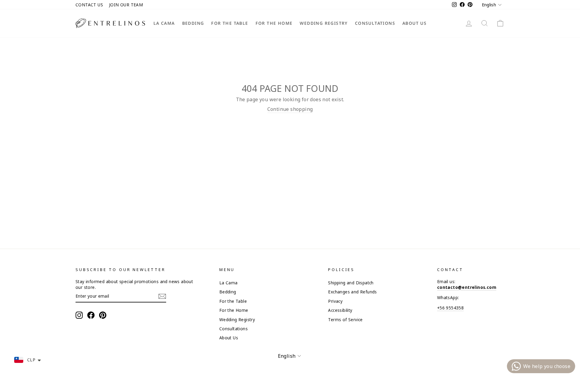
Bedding (193, 23)
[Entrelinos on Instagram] (79, 315)
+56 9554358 (450, 308)
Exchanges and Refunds (352, 292)
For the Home (274, 23)
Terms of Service (345, 319)
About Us (414, 23)
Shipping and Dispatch (350, 283)
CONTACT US (89, 5)
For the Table (229, 23)
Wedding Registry (323, 23)
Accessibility (340, 310)
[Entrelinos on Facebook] (91, 315)
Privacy (335, 301)
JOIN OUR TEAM (126, 5)
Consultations (375, 23)
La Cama (164, 23)
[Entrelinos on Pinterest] (102, 315)
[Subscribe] (162, 296)
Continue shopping (290, 109)
